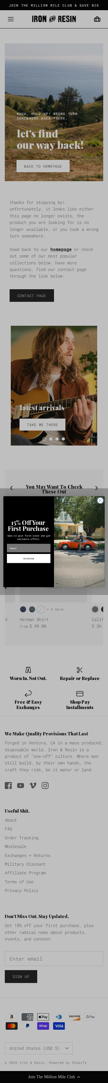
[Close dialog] (101, 500)
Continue (28, 558)
